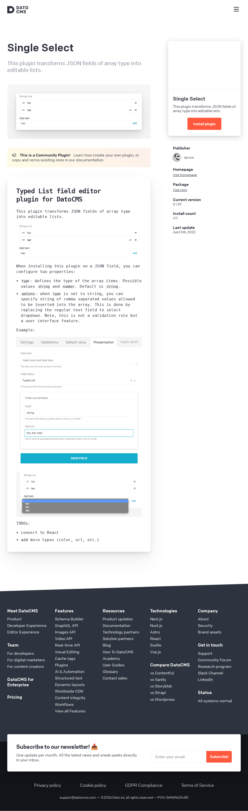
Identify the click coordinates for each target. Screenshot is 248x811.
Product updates (118, 618)
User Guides (113, 665)
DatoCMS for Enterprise (20, 682)
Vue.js (155, 651)
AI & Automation (69, 671)
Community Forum (214, 659)
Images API (65, 632)
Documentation (116, 625)
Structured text (68, 678)
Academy (111, 658)
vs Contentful (162, 673)
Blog (107, 645)
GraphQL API (66, 625)
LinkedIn (205, 679)
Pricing (14, 697)
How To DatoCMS (118, 651)
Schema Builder (69, 618)
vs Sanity (158, 679)
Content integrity (70, 697)
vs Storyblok (161, 686)
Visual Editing (67, 651)
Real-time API (67, 645)
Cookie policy (93, 785)
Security (205, 625)
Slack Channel (210, 673)
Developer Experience (26, 625)
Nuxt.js (156, 625)
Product (14, 618)
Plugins (61, 665)
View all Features (70, 711)
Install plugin (204, 123)
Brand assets (209, 632)
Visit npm (180, 189)
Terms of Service (197, 785)
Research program (215, 666)
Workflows (64, 704)
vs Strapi (158, 692)
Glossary (110, 671)
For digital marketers (26, 659)
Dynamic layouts (70, 684)
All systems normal (215, 700)
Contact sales (115, 678)
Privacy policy (47, 785)
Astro (155, 632)
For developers (20, 653)
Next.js (156, 618)
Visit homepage (185, 174)
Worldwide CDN (69, 691)
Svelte (155, 645)
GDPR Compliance (143, 785)
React (155, 638)
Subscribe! (219, 756)
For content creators (25, 666)
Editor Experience (23, 632)
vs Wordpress (162, 699)
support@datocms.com (78, 797)
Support (205, 653)
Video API (63, 638)
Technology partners (121, 632)
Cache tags (65, 658)
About (203, 618)
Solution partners (118, 638)
